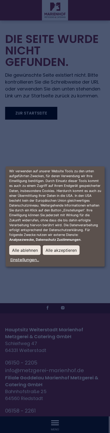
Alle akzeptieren (61, 250)
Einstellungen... (24, 260)
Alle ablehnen (25, 250)
